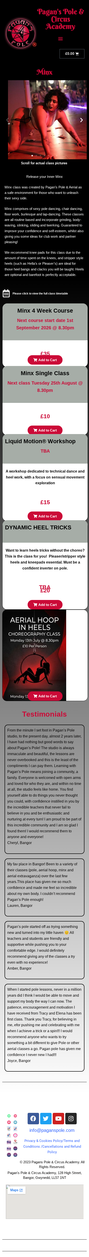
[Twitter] (46, 1118)
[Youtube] (58, 1118)
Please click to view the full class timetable (40, 293)
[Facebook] (33, 1118)
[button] (60, 38)
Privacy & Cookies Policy (43, 1141)
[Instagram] (71, 1118)
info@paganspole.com (52, 1130)
